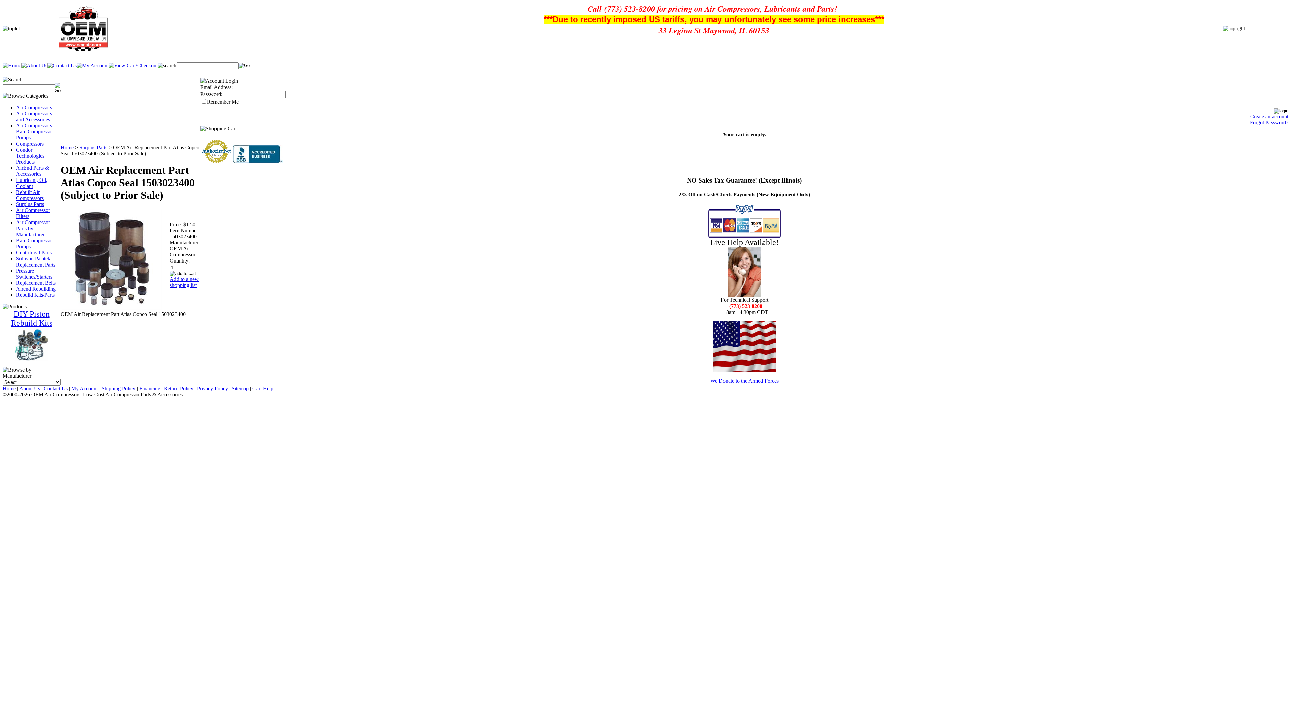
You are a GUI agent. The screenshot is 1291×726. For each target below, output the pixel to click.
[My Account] (93, 65)
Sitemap (240, 388)
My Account (84, 388)
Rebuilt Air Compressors (30, 195)
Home (67, 147)
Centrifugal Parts (34, 252)
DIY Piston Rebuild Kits (31, 318)
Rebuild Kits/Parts (35, 295)
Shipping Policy (118, 388)
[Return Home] (12, 65)
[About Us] (34, 65)
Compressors (30, 144)
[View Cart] (133, 65)
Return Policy (178, 388)
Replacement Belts (36, 283)
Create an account (1269, 116)
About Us (29, 388)
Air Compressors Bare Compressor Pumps (34, 131)
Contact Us (56, 388)
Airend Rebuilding (36, 289)
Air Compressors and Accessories (34, 116)
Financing (149, 388)
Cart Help (262, 388)
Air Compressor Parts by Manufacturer (33, 228)
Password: (211, 94)
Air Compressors (34, 107)
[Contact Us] (62, 65)
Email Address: (216, 87)
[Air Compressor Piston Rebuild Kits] (31, 359)
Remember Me (223, 102)
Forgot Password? (1269, 122)
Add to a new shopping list (184, 282)
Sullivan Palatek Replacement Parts (35, 262)
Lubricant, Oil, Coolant (31, 183)
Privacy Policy (212, 388)
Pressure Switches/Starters (34, 274)
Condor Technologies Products (30, 156)
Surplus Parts (30, 204)
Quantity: (180, 261)
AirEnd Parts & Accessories (32, 171)
